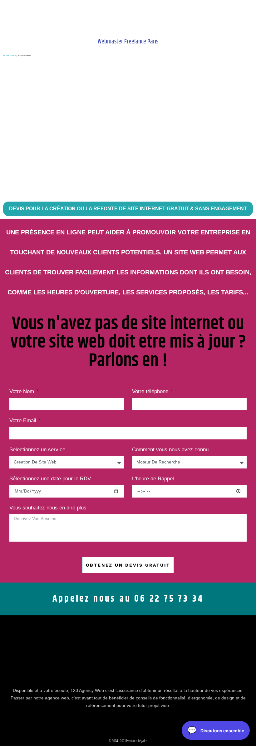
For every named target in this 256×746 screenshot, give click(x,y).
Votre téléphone (151, 391)
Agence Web (9, 56)
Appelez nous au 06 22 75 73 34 (128, 599)
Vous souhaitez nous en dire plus (47, 508)
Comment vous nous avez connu (170, 450)
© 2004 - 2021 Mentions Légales (128, 741)
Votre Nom (22, 391)
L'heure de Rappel (153, 479)
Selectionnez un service (37, 450)
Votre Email (23, 420)
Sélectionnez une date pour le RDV (50, 479)
